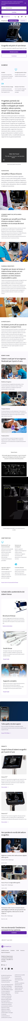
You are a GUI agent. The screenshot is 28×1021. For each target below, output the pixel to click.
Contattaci (12, 963)
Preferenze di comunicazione (18, 990)
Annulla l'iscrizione (5, 963)
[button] (15, 17)
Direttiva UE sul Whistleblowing (18, 998)
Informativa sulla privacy (19, 993)
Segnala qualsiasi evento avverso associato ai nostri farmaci (19, 1003)
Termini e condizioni (19, 995)
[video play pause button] (4, 160)
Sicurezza (22, 963)
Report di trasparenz (5, 965)
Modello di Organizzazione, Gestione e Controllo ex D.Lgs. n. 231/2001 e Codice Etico (7, 971)
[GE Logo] (5, 17)
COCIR (17, 963)
